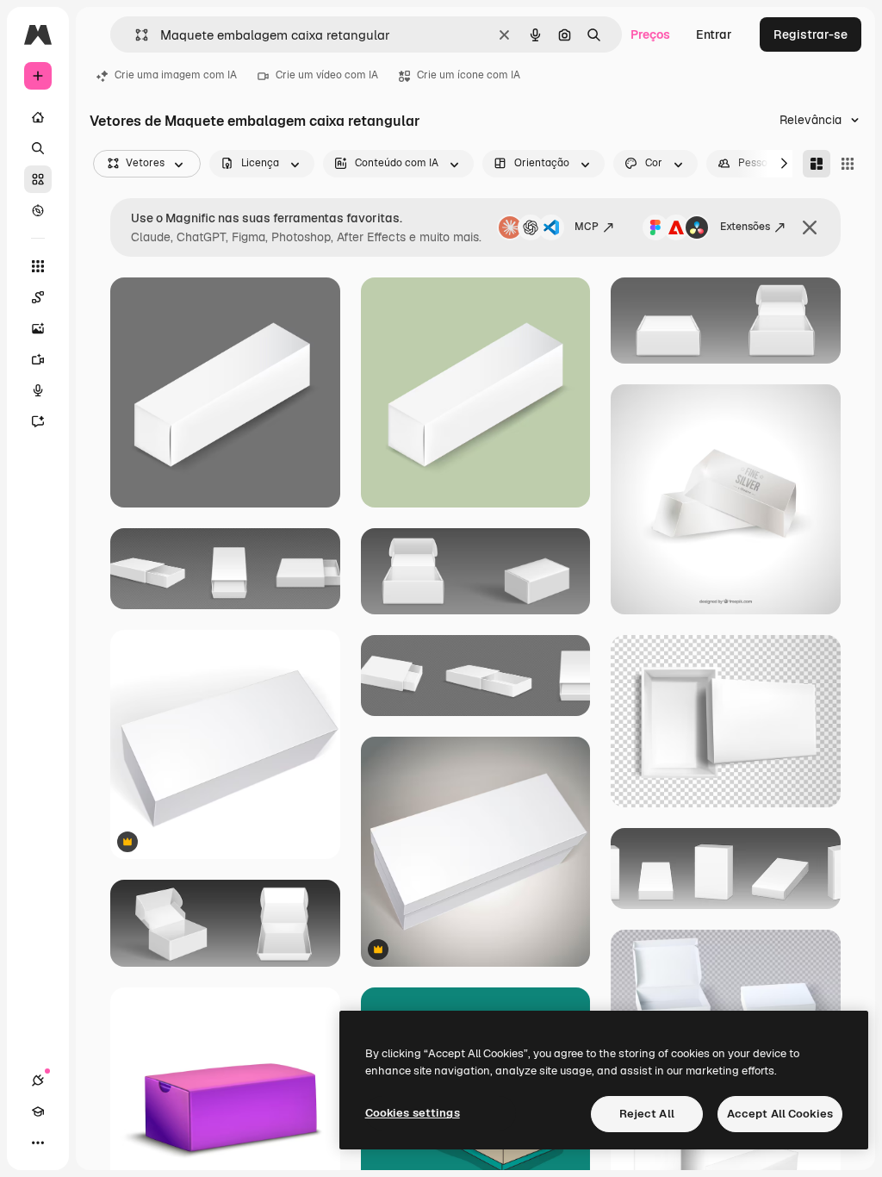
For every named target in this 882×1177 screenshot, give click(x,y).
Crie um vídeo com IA (327, 75)
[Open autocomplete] (134, 34)
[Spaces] (38, 297)
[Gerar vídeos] (38, 359)
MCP (587, 227)
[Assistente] (38, 421)
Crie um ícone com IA (468, 75)
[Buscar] (38, 148)
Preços (650, 34)
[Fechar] (809, 227)
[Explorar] (38, 210)
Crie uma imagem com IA (176, 75)
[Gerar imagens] (38, 328)
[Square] (847, 163)
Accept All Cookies (780, 1113)
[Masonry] (816, 163)
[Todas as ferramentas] (38, 266)
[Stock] (38, 179)
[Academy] (38, 1111)
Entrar (714, 34)
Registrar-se (810, 34)
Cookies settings (412, 1112)
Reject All (646, 1113)
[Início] (38, 117)
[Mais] (38, 1142)
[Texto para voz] (38, 390)
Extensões (745, 227)
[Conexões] (38, 1080)
